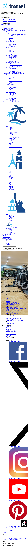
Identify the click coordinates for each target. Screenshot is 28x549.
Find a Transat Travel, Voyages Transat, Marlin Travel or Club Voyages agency (14, 539)
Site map (8, 336)
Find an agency (7, 237)
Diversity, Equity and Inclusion (13, 303)
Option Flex (9, 335)
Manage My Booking (5, 24)
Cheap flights (9, 329)
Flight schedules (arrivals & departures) (15, 320)
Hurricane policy (10, 332)
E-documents (9, 326)
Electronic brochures (11, 331)
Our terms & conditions (11, 307)
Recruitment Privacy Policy (12, 313)
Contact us (5, 532)
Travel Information (7, 234)
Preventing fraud (10, 323)
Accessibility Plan (10, 304)
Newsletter (8, 529)
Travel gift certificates (11, 334)
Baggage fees (9, 319)
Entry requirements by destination (14, 318)
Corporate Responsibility (12, 302)
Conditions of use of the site (12, 310)
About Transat (9, 296)
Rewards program (7, 29)
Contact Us (6, 235)
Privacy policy (9, 312)
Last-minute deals (10, 330)
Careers (8, 301)
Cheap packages (10, 327)
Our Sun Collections (11, 315)
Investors (8, 298)
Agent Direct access (11, 339)
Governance (9, 297)
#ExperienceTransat (11, 527)
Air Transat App (9, 530)
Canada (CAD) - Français (9, 21)
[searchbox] (9, 246)
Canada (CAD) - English (9, 19)
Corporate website (7, 238)
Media (7, 299)
